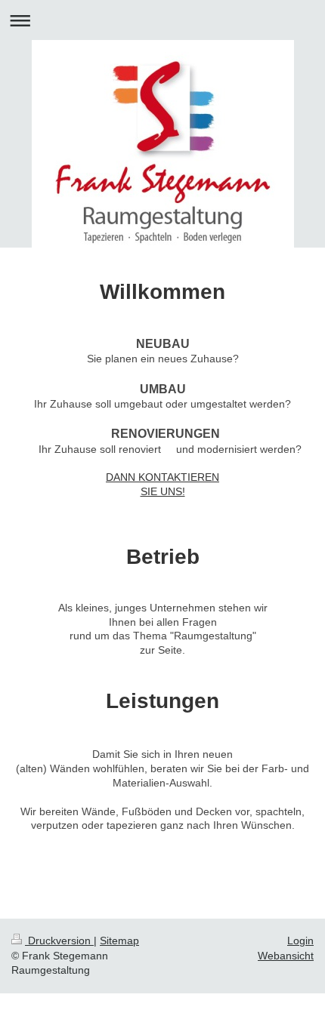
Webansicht (286, 956)
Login (300, 940)
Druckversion (59, 940)
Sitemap (119, 940)
